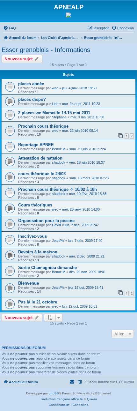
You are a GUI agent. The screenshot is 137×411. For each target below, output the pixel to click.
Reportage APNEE (36, 144)
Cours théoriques (35, 205)
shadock (58, 162)
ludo (55, 104)
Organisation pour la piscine (46, 220)
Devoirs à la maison (37, 252)
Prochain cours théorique (43, 126)
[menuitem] (9, 28)
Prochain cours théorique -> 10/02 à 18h (57, 189)
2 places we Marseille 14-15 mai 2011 (54, 112)
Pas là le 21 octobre (37, 302)
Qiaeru (92, 399)
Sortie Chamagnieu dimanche (47, 267)
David (56, 225)
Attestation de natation (40, 158)
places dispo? (32, 99)
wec (55, 88)
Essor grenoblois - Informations (46, 49)
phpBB (54, 393)
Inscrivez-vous (32, 236)
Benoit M (58, 149)
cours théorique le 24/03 (42, 173)
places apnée (31, 83)
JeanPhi (58, 241)
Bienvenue (28, 283)
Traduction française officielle (61, 399)
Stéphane (59, 117)
